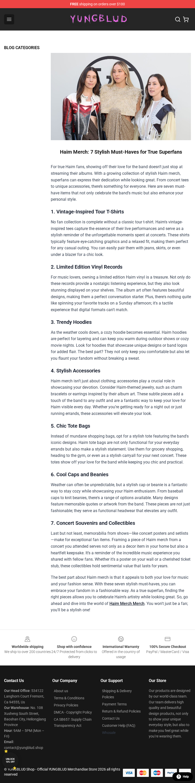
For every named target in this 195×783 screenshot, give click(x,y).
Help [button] (186, 776)
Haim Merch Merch (126, 603)
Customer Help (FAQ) (118, 725)
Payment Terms (114, 704)
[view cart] (186, 19)
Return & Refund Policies (121, 711)
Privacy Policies (66, 705)
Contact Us (111, 718)
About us (61, 691)
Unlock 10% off (10, 760)
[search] (178, 19)
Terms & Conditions (69, 698)
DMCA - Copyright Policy (73, 712)
